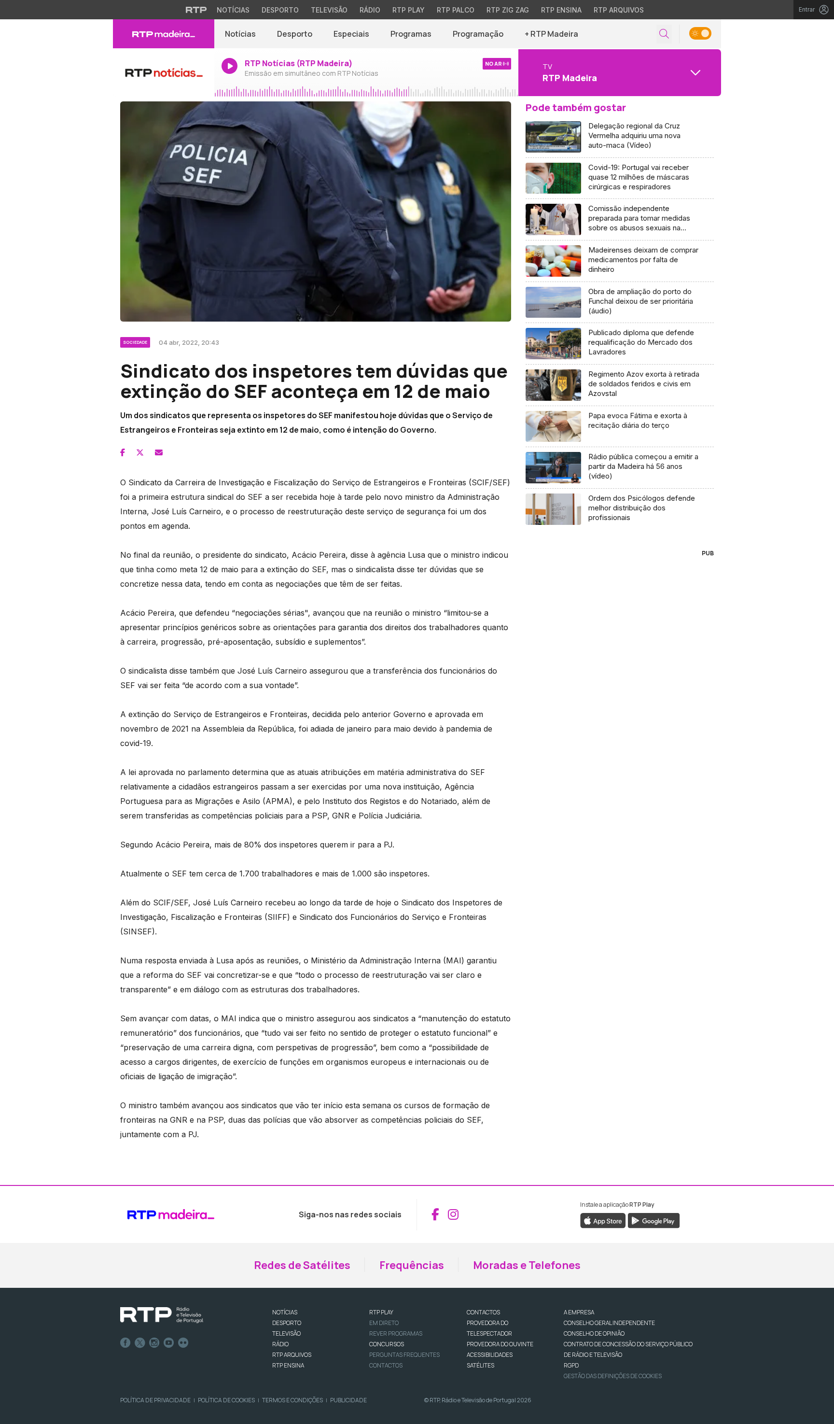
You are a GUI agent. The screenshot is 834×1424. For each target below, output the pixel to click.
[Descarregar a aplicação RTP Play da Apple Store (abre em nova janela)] (603, 1219)
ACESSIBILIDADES (490, 1355)
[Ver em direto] (163, 72)
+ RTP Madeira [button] (551, 33)
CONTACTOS (483, 1312)
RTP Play (408, 10)
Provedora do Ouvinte (500, 1344)
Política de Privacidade (155, 1400)
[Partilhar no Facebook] (122, 452)
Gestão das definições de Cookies (613, 1376)
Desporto (280, 10)
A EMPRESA (579, 1312)
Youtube (169, 1343)
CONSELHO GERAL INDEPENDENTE (609, 1323)
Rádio (370, 10)
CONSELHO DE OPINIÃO (594, 1333)
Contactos (386, 1365)
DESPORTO (286, 1323)
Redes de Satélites (302, 1265)
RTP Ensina (561, 10)
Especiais (351, 33)
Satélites (480, 1365)
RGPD (571, 1365)
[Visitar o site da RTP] (196, 9)
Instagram (154, 1343)
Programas (410, 33)
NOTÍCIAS (284, 1312)
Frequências (411, 1265)
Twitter (140, 1343)
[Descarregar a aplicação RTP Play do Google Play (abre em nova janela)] (653, 1219)
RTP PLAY (381, 1312)
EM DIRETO (384, 1323)
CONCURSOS (386, 1344)
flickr (183, 1343)
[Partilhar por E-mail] (159, 452)
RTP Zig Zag (507, 10)
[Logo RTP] (161, 1315)
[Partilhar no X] (140, 452)
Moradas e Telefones (527, 1265)
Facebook (125, 1343)
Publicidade (348, 1400)
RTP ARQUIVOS (291, 1355)
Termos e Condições (292, 1400)
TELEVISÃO (286, 1333)
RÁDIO (280, 1344)
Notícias (233, 10)
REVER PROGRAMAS (395, 1333)
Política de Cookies (226, 1400)
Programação (478, 33)
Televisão (329, 10)
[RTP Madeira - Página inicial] (163, 33)
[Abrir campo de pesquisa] (664, 34)
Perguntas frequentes (404, 1355)
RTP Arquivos (619, 10)
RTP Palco (455, 10)
